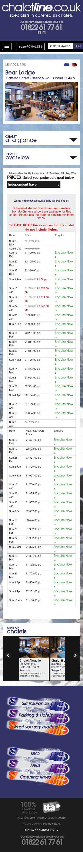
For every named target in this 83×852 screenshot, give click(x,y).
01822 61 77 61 (41, 27)
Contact (61, 817)
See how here (51, 823)
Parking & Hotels (35, 715)
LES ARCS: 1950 (16, 65)
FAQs (35, 765)
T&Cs (35, 753)
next (75, 655)
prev (7, 655)
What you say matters (35, 727)
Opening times (35, 777)
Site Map (29, 817)
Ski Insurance (35, 703)
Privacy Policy (45, 817)
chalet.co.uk (46, 830)
